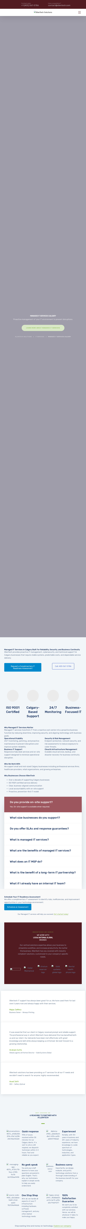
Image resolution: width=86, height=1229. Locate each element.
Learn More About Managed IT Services (43, 328)
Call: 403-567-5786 (63, 666)
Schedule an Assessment (17, 907)
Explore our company (62, 1226)
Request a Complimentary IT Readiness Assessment (23, 667)
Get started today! (61, 914)
